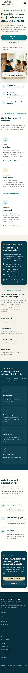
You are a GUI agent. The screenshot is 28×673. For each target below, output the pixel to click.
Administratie (4, 621)
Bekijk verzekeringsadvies (11, 193)
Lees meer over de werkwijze (9, 497)
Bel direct (14, 583)
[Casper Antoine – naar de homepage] (7, 3)
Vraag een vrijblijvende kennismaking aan (13, 37)
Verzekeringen (4, 618)
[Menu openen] (25, 3)
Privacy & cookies (5, 639)
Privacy (2, 670)
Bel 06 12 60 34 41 (14, 43)
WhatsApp (3, 657)
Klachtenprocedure (5, 636)
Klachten (7, 670)
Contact (3, 634)
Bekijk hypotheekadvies (10, 161)
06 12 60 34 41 (4, 652)
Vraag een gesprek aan (14, 578)
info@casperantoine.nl (6, 654)
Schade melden (4, 624)
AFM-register (13, 670)
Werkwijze (3, 631)
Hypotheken (4, 616)
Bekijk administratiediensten (11, 226)
